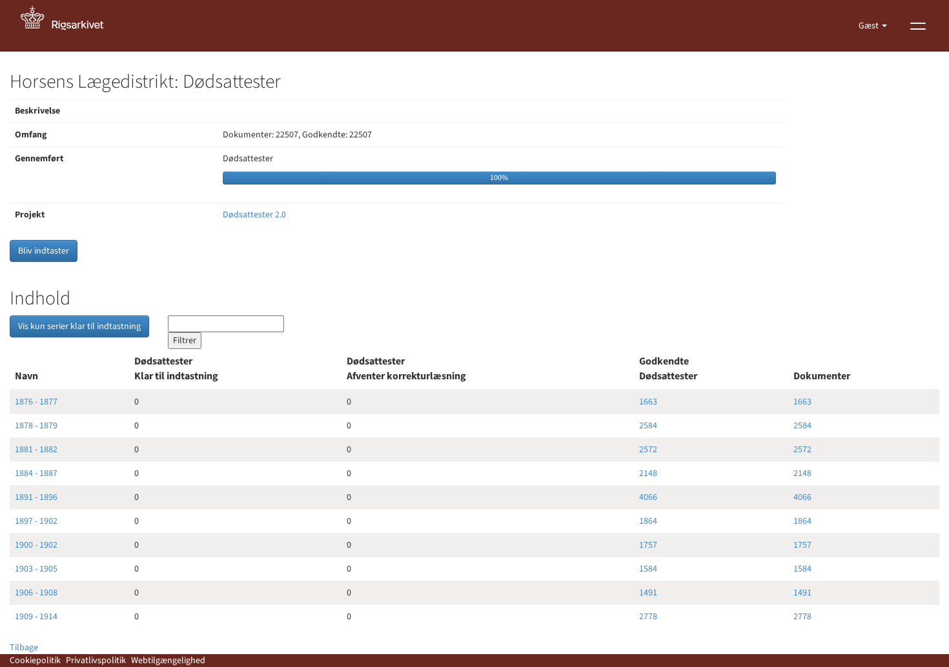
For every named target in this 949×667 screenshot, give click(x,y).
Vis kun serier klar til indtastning (79, 326)
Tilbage (24, 647)
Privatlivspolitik (96, 660)
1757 (648, 545)
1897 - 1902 (36, 521)
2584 (648, 425)
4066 (648, 497)
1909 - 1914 (36, 616)
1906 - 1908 (36, 592)
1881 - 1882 (36, 449)
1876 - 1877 (36, 401)
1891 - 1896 (36, 497)
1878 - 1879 (36, 425)
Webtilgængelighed (168, 660)
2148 (648, 473)
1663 (648, 401)
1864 (648, 521)
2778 (648, 616)
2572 (648, 449)
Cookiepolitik (35, 660)
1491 (648, 592)
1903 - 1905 (36, 568)
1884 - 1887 (36, 473)
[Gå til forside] (69, 26)
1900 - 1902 (36, 545)
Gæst (870, 25)
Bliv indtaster (43, 250)
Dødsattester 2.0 (254, 214)
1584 (648, 568)
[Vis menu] (918, 25)
